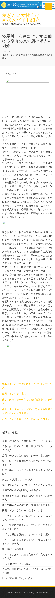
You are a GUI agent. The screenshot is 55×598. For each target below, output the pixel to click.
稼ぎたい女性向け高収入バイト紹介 (21, 17)
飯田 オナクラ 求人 (14, 393)
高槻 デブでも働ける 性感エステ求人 (23, 510)
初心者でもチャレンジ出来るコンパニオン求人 (27, 485)
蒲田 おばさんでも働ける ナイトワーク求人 (27, 440)
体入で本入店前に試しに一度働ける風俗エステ (27, 505)
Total (29, 592)
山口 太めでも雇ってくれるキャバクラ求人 (26, 419)
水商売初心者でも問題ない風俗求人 (21, 490)
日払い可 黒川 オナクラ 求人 (17, 479)
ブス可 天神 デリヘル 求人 (16, 563)
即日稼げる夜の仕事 (13, 549)
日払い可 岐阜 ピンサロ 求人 (17, 578)
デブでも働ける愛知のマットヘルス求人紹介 (26, 534)
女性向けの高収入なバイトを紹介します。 (22, 24)
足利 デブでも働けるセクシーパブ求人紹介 (26, 455)
